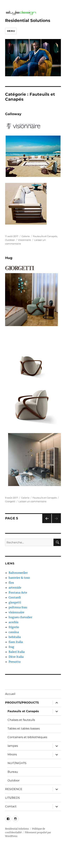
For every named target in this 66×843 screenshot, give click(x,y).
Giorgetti (10, 501)
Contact (11, 806)
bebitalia (15, 637)
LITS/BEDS (12, 797)
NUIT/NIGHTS (17, 763)
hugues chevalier (20, 617)
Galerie (25, 236)
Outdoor (10, 240)
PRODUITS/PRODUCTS (22, 702)
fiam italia (16, 642)
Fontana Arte (18, 592)
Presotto (15, 661)
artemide (15, 587)
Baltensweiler (18, 572)
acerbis (13, 622)
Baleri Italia (17, 652)
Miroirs (12, 754)
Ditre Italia (16, 657)
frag (11, 647)
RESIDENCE (13, 789)
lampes (13, 745)
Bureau (13, 771)
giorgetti (15, 602)
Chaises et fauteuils (21, 720)
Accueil (10, 694)
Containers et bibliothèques (27, 737)
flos (11, 582)
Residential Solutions (27, 20)
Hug (8, 258)
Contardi (15, 597)
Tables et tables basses (24, 728)
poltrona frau (18, 607)
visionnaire (16, 612)
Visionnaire (24, 240)
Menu (11, 30)
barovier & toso (19, 577)
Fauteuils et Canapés (45, 236)
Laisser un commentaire (32, 501)
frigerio (14, 627)
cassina (14, 632)
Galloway (13, 114)
